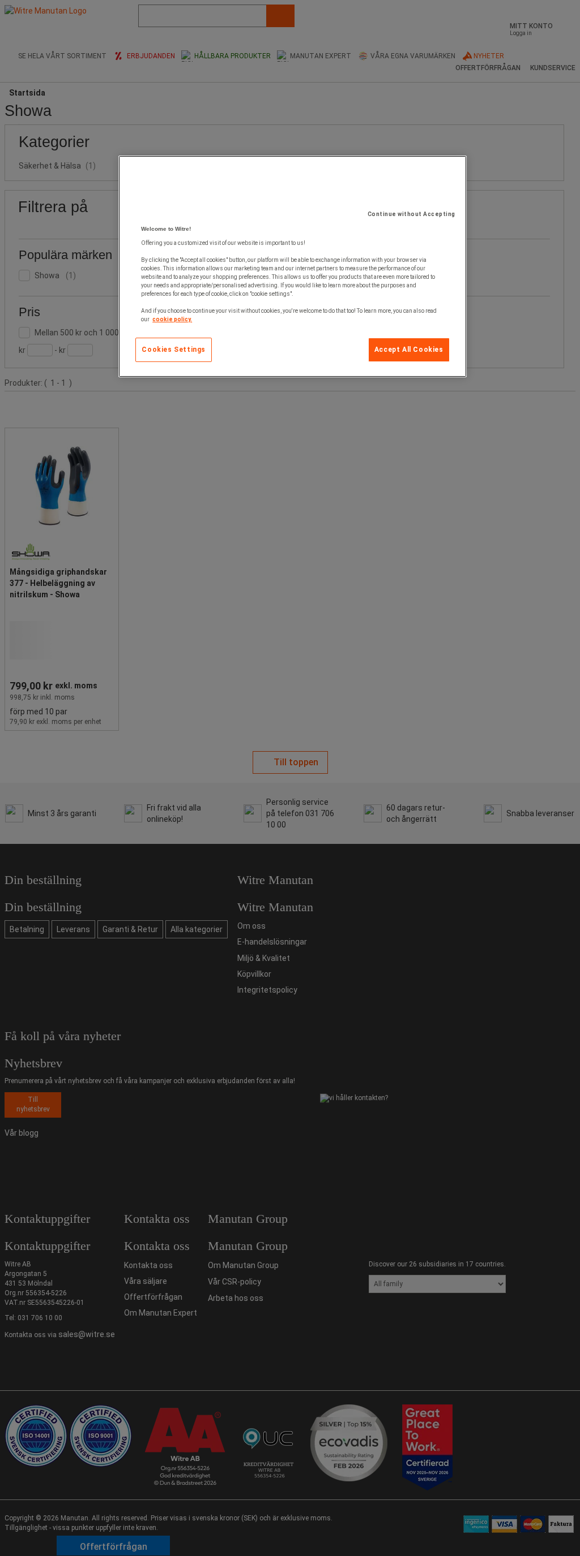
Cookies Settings (174, 350)
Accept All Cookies (408, 350)
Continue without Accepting (411, 214)
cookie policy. (172, 319)
